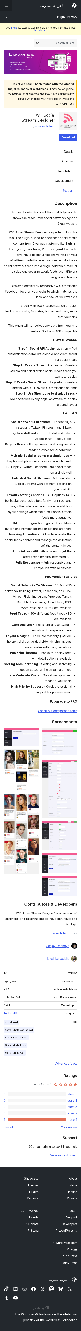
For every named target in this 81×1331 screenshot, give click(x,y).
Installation (65, 171)
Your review (69, 1127)
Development (64, 181)
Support (68, 190)
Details (68, 151)
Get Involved (30, 1211)
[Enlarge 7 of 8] (34, 754)
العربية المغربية (58, 1280)
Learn (73, 1211)
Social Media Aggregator (19, 1029)
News (73, 1185)
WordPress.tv (66, 1230)
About (73, 1178)
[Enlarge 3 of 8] (72, 826)
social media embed (16, 1037)
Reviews (67, 161)
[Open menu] (6, 5)
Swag (33, 1230)
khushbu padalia (58, 958)
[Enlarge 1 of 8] (72, 733)
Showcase (31, 1178)
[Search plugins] (37, 43)
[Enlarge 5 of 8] (72, 881)
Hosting (71, 1192)
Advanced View (66, 1063)
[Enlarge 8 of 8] (34, 799)
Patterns (33, 1198)
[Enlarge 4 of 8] (72, 858)
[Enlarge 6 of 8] (34, 733)
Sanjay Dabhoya (57, 946)
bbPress (69, 1256)
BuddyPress (67, 1263)
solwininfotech (45, 126)
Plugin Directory (67, 17)
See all (8, 1127)
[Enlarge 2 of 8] (72, 763)
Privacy (72, 1198)
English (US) (11, 1013)
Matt (72, 1249)
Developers (69, 1224)
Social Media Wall (14, 1052)
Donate (31, 1224)
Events (34, 1217)
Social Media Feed (15, 1045)
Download (68, 137)
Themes (33, 1185)
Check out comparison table (57, 711)
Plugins (34, 1192)
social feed (11, 1022)
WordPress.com (64, 1243)
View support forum (63, 1155)
